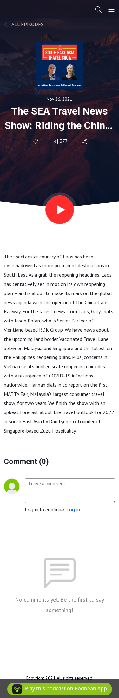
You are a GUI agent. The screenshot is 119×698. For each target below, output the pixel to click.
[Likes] (35, 141)
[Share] (84, 141)
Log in (73, 510)
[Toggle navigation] (111, 9)
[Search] (98, 9)
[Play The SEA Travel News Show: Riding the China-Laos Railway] (59, 209)
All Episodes (26, 24)
